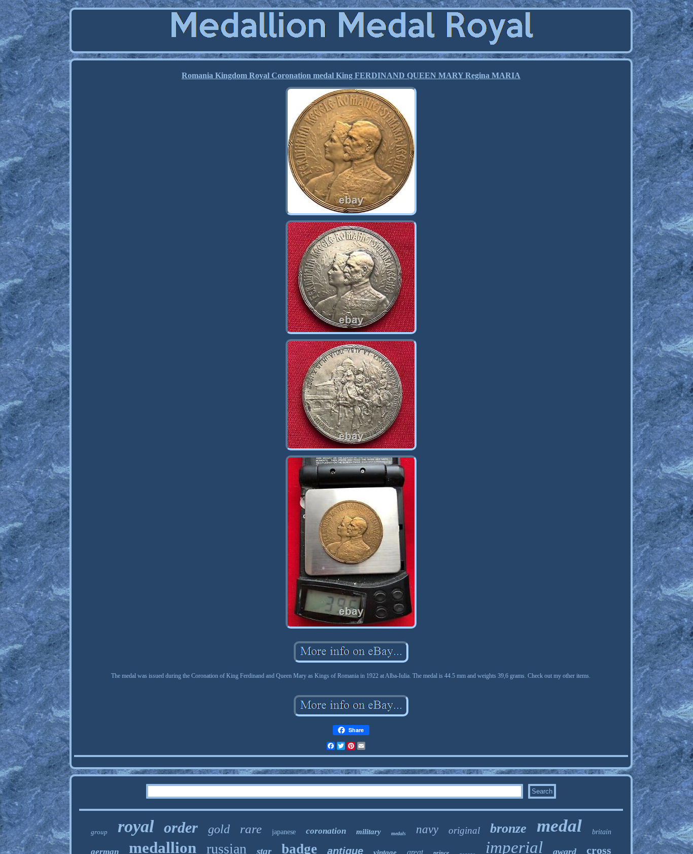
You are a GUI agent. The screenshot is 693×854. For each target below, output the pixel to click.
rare (251, 829)
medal (559, 826)
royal (136, 826)
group (99, 832)
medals (398, 833)
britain (601, 832)
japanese (284, 832)
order (181, 827)
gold (219, 829)
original (464, 830)
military (368, 832)
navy (427, 829)
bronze (508, 828)
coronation (326, 831)
